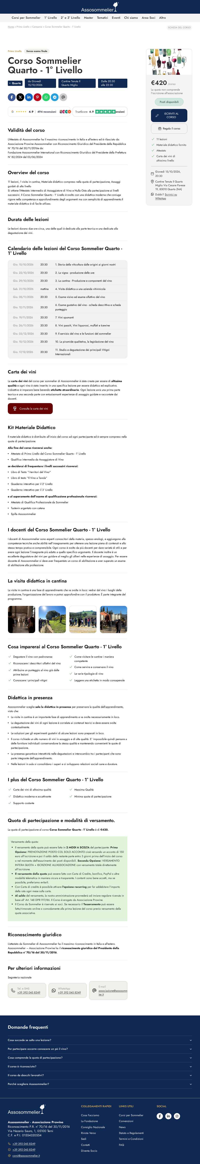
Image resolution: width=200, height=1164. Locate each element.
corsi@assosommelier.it (26, 1156)
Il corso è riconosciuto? (22, 1066)
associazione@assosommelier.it (114, 993)
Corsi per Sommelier (131, 1115)
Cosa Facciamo (90, 1115)
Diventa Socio (89, 1151)
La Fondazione (89, 1121)
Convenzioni (126, 1121)
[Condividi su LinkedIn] (29, 97)
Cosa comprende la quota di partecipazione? (35, 1058)
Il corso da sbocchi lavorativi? (26, 1075)
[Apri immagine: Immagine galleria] (21, 619)
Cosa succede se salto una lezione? (29, 1040)
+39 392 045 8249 (28, 992)
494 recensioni (46, 112)
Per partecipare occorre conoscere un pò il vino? (38, 1049)
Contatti (85, 1145)
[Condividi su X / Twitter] (20, 97)
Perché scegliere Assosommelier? (28, 1084)
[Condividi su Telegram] (55, 97)
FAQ (121, 1145)
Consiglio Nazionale (93, 1127)
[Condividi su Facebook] (12, 97)
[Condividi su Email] (63, 97)
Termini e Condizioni (131, 1139)
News (122, 1127)
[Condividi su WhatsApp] (46, 97)
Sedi (83, 1139)
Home (11, 26)
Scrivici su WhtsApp (166, 196)
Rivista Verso (88, 1133)
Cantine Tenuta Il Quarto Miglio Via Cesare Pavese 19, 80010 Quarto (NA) (170, 185)
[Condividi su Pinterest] (37, 97)
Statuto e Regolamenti (131, 1133)
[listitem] (162, 17)
